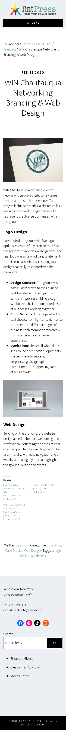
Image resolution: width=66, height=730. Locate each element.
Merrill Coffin (19, 676)
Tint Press (33, 9)
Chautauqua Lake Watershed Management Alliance (15, 488)
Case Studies (14, 551)
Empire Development (43, 485)
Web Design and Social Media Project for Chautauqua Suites (14, 508)
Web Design (32, 551)
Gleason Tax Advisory (25, 667)
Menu (36, 23)
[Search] (54, 643)
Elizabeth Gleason (22, 659)
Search (8, 634)
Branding (55, 545)
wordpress (38, 556)
